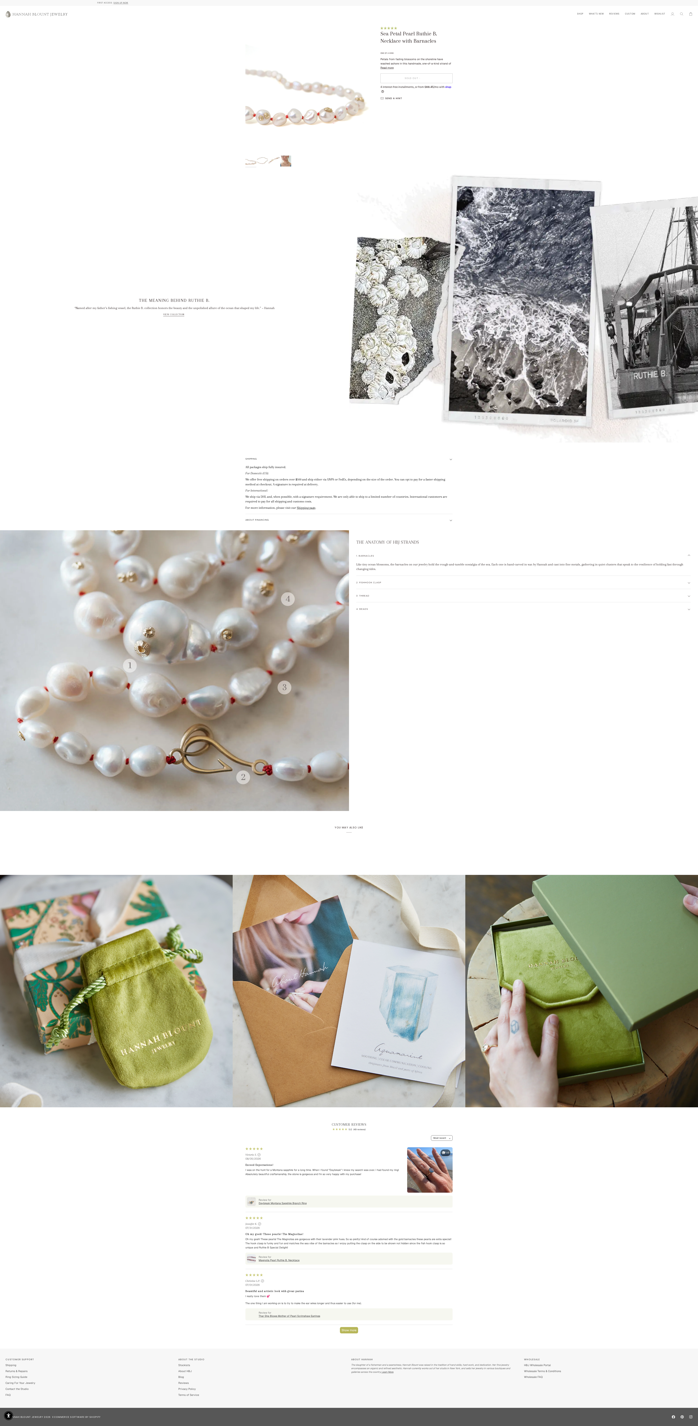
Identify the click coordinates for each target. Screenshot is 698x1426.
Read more (387, 67)
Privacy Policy (187, 1389)
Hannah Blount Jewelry (26, 1417)
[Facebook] (673, 1417)
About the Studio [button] (191, 1359)
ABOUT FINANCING (257, 520)
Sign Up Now (357, 2)
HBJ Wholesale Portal (537, 1365)
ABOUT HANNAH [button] (362, 1359)
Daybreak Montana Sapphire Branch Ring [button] (283, 1203)
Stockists (184, 1365)
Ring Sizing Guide (16, 1377)
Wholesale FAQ (533, 1377)
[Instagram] (691, 1417)
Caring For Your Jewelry (20, 1383)
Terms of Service (188, 1395)
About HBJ (185, 1371)
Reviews (183, 1383)
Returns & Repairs (16, 1371)
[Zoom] (310, 91)
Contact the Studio (17, 1389)
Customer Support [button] (19, 1359)
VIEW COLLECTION (173, 314)
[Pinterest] (682, 1417)
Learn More (387, 1372)
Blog (181, 1377)
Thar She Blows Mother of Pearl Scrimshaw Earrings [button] (289, 1316)
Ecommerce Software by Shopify (76, 1417)
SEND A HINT (393, 98)
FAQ (8, 1395)
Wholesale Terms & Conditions (542, 1371)
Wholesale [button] (532, 1359)
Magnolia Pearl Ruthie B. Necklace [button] (279, 1260)
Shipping (251, 459)
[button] (580, 14)
